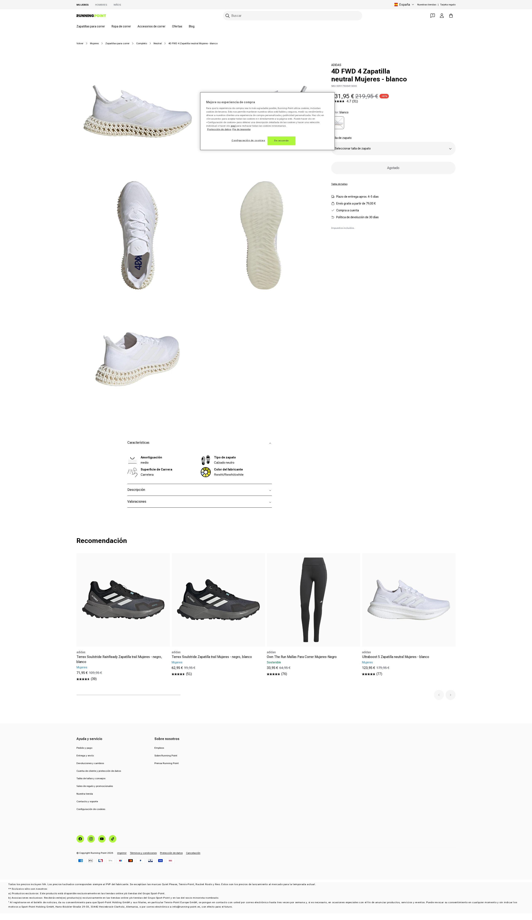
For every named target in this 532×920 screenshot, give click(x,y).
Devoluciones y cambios (90, 763)
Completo (141, 43)
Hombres (101, 4)
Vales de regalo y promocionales (94, 786)
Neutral (158, 43)
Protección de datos (171, 852)
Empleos (159, 747)
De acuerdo (281, 140)
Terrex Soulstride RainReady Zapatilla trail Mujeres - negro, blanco (119, 659)
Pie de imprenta (241, 129)
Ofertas (177, 26)
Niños (117, 4)
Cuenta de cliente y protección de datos (98, 770)
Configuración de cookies (90, 809)
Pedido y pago (84, 747)
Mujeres (82, 4)
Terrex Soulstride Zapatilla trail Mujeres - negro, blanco (212, 657)
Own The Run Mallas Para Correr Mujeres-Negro (302, 657)
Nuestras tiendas (426, 4)
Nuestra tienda (84, 793)
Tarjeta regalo (448, 4)
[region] (267, 121)
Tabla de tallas (339, 184)
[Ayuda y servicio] (432, 15)
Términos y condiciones (143, 852)
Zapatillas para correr (90, 26)
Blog (192, 26)
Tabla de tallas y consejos (90, 778)
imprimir (122, 852)
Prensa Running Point (166, 763)
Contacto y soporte (87, 801)
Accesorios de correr (151, 26)
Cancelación (193, 852)
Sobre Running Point (165, 755)
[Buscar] (227, 15)
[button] (439, 695)
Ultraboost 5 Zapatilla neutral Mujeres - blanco (395, 657)
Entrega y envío (85, 755)
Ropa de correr (121, 26)
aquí (233, 125)
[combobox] (292, 15)
